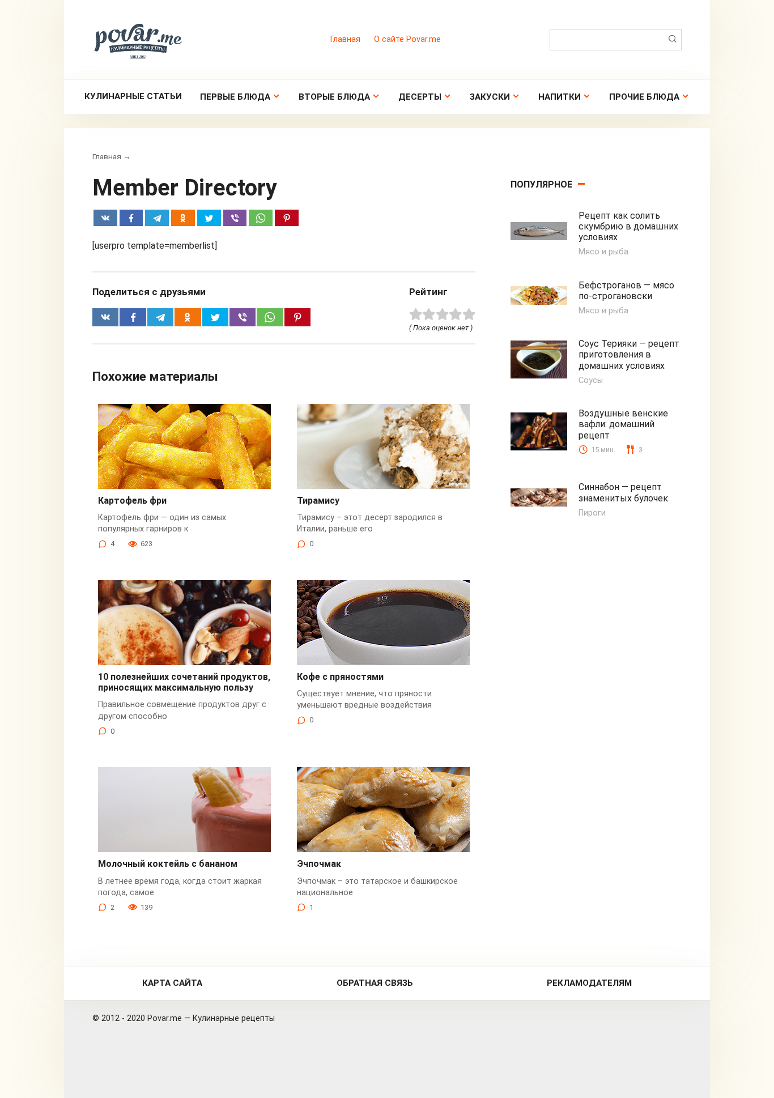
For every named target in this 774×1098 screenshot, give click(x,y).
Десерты (419, 97)
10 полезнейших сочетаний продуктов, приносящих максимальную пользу (184, 682)
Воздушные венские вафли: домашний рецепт (623, 424)
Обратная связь (375, 983)
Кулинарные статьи (133, 96)
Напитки (559, 97)
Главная (345, 39)
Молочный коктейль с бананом (167, 863)
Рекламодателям (589, 983)
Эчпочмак (319, 863)
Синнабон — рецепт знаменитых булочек (623, 492)
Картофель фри (132, 500)
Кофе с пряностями (340, 676)
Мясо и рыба (603, 252)
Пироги (592, 513)
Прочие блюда (644, 97)
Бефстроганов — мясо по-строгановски (626, 290)
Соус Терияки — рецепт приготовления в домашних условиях (629, 354)
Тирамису (318, 500)
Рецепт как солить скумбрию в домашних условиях (628, 226)
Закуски (490, 97)
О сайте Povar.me (407, 39)
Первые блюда (235, 97)
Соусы (591, 380)
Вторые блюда (334, 97)
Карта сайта (172, 983)
